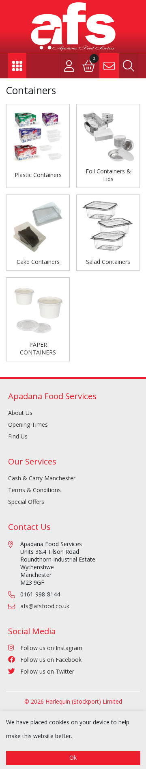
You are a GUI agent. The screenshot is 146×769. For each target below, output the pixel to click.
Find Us (18, 436)
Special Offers (26, 501)
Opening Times (28, 424)
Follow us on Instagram (51, 648)
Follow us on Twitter (47, 671)
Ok (73, 757)
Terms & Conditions (34, 490)
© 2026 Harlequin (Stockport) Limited (73, 701)
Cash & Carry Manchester (41, 478)
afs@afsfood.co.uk (44, 606)
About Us (20, 413)
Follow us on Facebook (51, 659)
